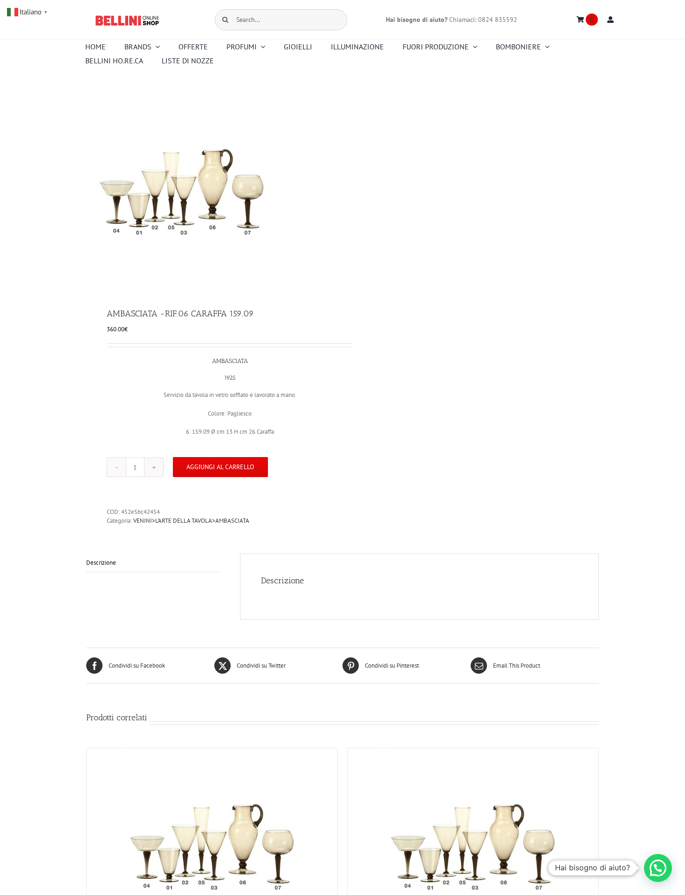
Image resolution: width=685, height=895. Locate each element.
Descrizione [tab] (101, 563)
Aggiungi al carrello (220, 467)
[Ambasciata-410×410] (209, 188)
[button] (658, 868)
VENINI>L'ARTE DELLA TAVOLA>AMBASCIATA (191, 521)
